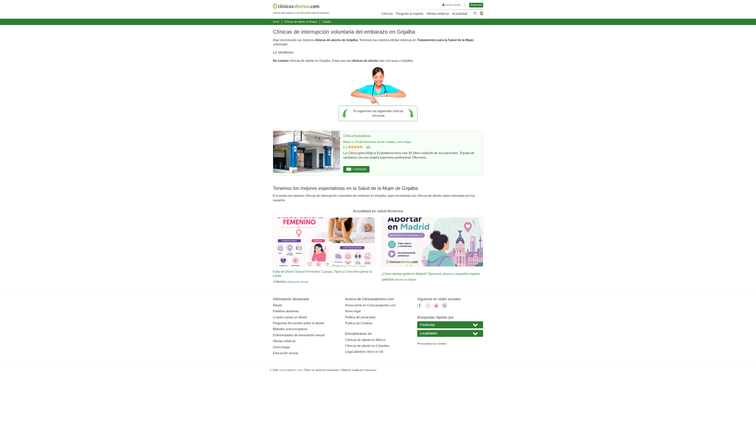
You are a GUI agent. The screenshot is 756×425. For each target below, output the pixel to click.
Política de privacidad (360, 317)
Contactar (359, 169)
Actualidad (459, 13)
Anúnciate (476, 4)
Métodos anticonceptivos (290, 329)
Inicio (276, 21)
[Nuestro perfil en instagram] (428, 307)
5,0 (345, 147)
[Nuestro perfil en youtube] (436, 307)
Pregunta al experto (409, 13)
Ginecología (281, 347)
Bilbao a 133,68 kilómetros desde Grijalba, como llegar (377, 141)
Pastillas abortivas (285, 311)
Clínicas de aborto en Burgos (300, 21)
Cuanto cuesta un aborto (290, 317)
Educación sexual (298, 281)
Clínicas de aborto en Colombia (367, 345)
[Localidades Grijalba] (450, 333)
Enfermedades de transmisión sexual (299, 335)
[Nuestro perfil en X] (444, 307)
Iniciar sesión (453, 4)
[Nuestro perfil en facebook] (419, 307)
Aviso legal (353, 311)
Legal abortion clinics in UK (364, 351)
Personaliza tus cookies (432, 343)
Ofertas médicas (437, 13)
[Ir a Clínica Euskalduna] (368, 147)
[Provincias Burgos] (450, 324)
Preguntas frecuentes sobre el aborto (298, 323)
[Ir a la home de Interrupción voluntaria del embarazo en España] (301, 7)
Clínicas (387, 13)
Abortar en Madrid (406, 279)
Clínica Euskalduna (357, 136)
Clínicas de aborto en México (365, 340)
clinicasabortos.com (290, 370)
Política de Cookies (358, 323)
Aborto (277, 305)
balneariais (370, 370)
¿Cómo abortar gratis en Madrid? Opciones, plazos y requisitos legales (430, 273)
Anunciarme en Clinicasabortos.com (370, 305)
